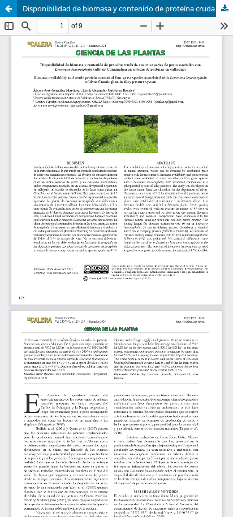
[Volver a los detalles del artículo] (8, 8)
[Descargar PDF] (224, 8)
